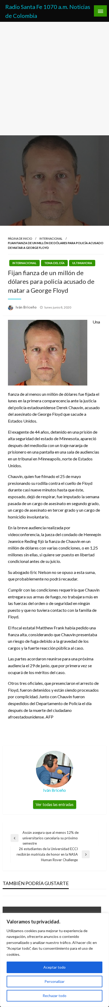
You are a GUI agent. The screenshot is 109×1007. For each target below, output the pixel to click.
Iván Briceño (26, 307)
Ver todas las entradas (55, 804)
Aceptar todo (54, 967)
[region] (54, 960)
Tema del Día (54, 263)
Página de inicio (20, 238)
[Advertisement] (54, 78)
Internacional (50, 238)
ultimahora (82, 263)
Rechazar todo (54, 995)
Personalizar (54, 981)
